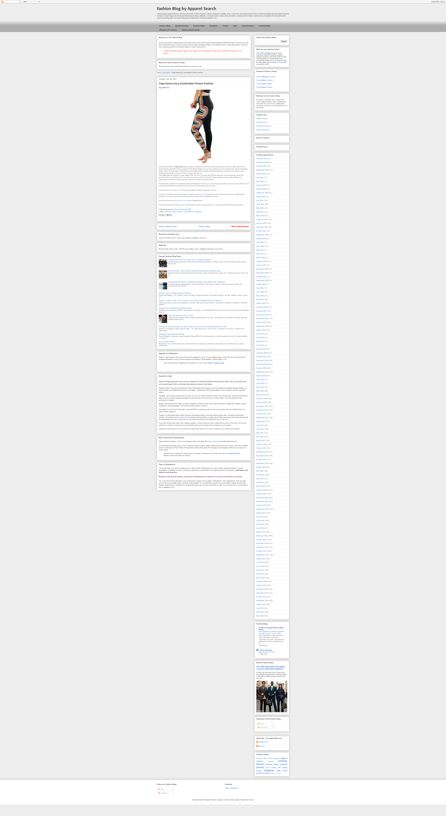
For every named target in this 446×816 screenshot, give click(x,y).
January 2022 (261, 223)
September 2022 (262, 193)
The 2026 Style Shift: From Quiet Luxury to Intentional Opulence (190, 260)
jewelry (260, 767)
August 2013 (261, 604)
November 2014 (262, 547)
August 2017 (261, 421)
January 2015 (261, 540)
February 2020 (262, 307)
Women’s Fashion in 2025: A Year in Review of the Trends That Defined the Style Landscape (190, 300)
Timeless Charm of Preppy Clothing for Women (174, 293)
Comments (263, 727)
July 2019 (260, 334)
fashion (260, 764)
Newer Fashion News (168, 226)
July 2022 (260, 200)
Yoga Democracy (175, 190)
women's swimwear (275, 773)
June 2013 (260, 612)
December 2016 (262, 452)
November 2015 (262, 501)
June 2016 (260, 475)
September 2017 (262, 418)
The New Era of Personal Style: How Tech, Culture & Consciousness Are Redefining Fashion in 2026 (192, 327)
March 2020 (261, 303)
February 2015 (262, 536)
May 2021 (260, 250)
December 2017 (262, 406)
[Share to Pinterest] (170, 215)
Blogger (251, 800)
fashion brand (272, 764)
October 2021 (261, 231)
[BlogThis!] (162, 215)
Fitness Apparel (274, 758)
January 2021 (261, 265)
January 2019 (261, 357)
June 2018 (260, 383)
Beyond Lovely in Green (267, 652)
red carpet (282, 767)
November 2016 (262, 456)
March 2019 (261, 349)
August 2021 (261, 238)
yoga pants (167, 72)
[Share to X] (165, 215)
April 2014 (260, 574)
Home (159, 72)
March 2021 (261, 258)
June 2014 (260, 566)
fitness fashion (178, 212)
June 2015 (260, 520)
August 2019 (261, 330)
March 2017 (261, 440)
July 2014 (260, 562)
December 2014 (262, 543)
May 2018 (260, 387)
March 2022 (261, 216)
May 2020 (260, 296)
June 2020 (260, 292)
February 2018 (262, 398)
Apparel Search (262, 118)
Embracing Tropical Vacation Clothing (171, 334)
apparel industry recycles (180, 200)
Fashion (262, 746)
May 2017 (260, 433)
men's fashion (271, 767)
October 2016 (261, 459)
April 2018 (260, 391)
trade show (281, 771)
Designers (214, 26)
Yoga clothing (188, 212)
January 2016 (261, 494)
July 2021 (260, 242)
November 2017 (262, 410)
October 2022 (261, 189)
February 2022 (262, 219)
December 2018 (262, 360)
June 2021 (260, 246)
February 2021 (262, 261)
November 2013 (262, 593)
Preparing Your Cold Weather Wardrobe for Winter (175, 308)
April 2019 (260, 345)
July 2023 (260, 177)
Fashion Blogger (265, 650)
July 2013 (260, 608)
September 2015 (262, 509)
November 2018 (262, 364)
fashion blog (200, 194)
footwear (283, 764)
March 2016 (261, 486)
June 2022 (260, 204)
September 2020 (262, 280)
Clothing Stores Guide (191, 30)
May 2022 (260, 208)
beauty (270, 761)
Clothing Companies (263, 126)
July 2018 (260, 379)
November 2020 (262, 273)
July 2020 (260, 288)
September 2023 (262, 170)
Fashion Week (261, 758)
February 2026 (262, 158)
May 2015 (260, 524)
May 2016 (260, 479)
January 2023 (261, 185)
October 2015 (261, 505)
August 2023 (261, 174)
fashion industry (212, 441)
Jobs (235, 26)
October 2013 (261, 597)
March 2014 (261, 578)
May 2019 (260, 341)
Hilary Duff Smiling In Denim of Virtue (180, 315)
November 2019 (262, 318)
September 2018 (262, 372)
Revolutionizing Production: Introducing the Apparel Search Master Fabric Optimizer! (196, 282)
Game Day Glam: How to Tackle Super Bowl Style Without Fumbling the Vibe (194, 271)
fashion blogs (208, 429)
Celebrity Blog (264, 26)
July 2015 (260, 517)
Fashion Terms (261, 122)
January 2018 (261, 402)
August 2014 (261, 559)
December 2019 (262, 315)
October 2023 (261, 166)
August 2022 (261, 197)
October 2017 (261, 414)
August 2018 (261, 376)
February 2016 (262, 490)
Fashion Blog (164, 26)
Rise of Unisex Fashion (166, 342)
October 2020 (261, 277)
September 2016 (262, 463)
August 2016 (261, 467)
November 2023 (262, 162)
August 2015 (261, 513)
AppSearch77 (264, 742)
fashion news (278, 62)
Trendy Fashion (265, 77)
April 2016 (260, 482)
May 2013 (260, 616)
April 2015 (260, 528)
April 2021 (260, 254)
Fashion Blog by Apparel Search (186, 9)
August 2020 (261, 284)
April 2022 (260, 212)
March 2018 (261, 395)
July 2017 (260, 425)
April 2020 (260, 299)
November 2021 (262, 227)
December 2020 (262, 269)
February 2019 (262, 353)
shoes (259, 771)
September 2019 (262, 326)
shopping (269, 770)
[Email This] (160, 215)
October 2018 (261, 368)
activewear (168, 212)
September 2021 (262, 235)
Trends (225, 26)
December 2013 (262, 589)
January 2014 (261, 585)
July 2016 (260, 471)
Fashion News (199, 26)
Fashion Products (262, 130)
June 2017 (260, 429)
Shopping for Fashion (168, 30)
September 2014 (262, 555)
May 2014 (260, 570)
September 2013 (262, 600)
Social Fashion (248, 26)
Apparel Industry (181, 26)
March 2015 (261, 532)
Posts (261, 724)
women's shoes (263, 773)
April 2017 (260, 437)
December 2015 (262, 498)
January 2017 (261, 448)
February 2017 (262, 444)
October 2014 (261, 551)
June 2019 (260, 337)
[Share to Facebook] (168, 215)
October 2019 (261, 322)
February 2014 (262, 581)
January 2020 (261, 311)
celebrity (282, 761)
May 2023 (260, 181)
